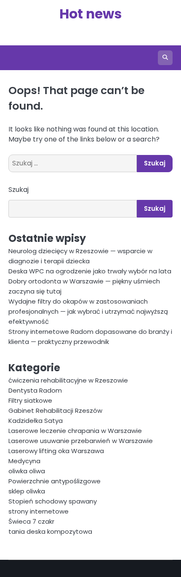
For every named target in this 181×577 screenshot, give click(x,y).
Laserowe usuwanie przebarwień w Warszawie (80, 440)
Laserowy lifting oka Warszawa (56, 450)
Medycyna (24, 460)
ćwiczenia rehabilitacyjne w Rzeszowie (68, 380)
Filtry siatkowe (30, 400)
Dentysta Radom (35, 390)
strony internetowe (38, 511)
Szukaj (18, 189)
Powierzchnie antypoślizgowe (54, 481)
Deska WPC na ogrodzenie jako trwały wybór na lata (89, 271)
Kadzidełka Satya (35, 420)
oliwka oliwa (26, 471)
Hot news (90, 14)
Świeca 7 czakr (31, 521)
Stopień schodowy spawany (52, 501)
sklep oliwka (26, 491)
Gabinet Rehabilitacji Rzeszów (55, 410)
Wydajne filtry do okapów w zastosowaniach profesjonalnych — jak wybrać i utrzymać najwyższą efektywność (88, 311)
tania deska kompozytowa (50, 531)
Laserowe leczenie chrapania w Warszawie (75, 430)
